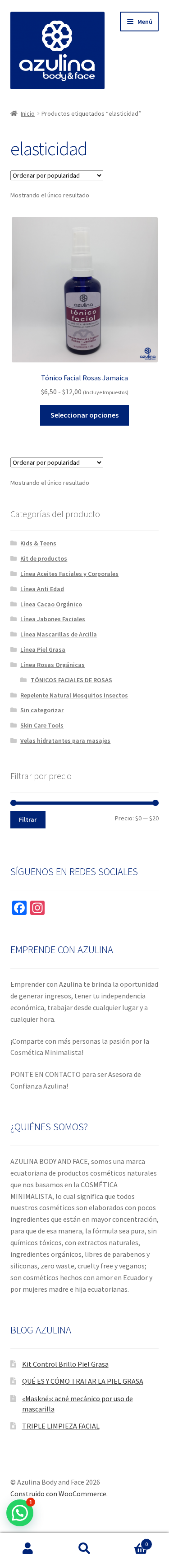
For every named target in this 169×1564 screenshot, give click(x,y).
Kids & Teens (38, 543)
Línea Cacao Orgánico (51, 604)
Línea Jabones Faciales (52, 619)
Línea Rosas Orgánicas (52, 665)
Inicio (28, 113)
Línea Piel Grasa (42, 649)
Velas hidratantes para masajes (65, 740)
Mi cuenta (28, 1549)
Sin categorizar (42, 710)
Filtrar (28, 819)
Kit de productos (43, 558)
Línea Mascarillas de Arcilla (58, 634)
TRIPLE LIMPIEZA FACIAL (61, 1425)
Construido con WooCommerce (58, 1493)
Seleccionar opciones (84, 414)
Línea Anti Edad (42, 589)
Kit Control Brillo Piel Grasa (65, 1363)
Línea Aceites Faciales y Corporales (69, 574)
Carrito (130, 1540)
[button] (19, 1512)
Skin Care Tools (42, 725)
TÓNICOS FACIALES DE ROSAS (71, 680)
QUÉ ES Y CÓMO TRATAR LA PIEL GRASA (82, 1381)
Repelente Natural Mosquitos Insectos (74, 695)
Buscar (84, 1549)
